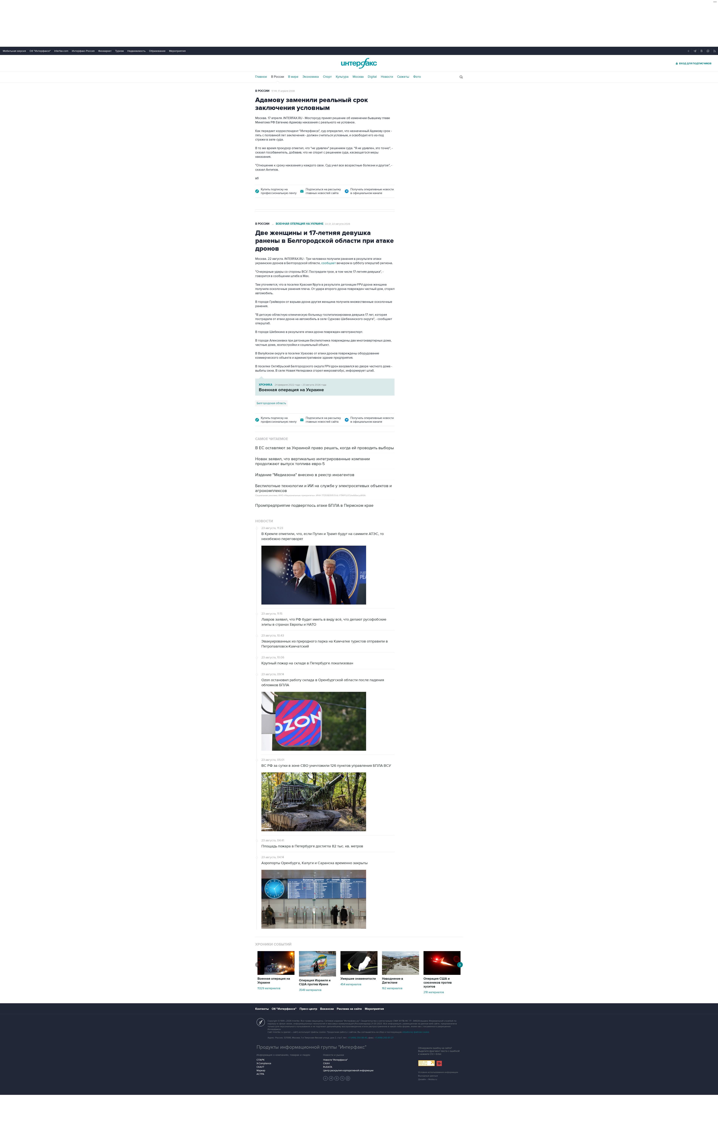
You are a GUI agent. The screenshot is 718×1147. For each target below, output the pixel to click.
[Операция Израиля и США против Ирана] (317, 975)
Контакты (262, 1009)
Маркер (261, 1070)
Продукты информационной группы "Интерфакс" (311, 1047)
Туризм (119, 51)
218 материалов (434, 992)
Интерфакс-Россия (83, 51)
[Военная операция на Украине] (275, 974)
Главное (261, 77)
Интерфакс (359, 63)
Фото (417, 77)
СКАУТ (260, 1066)
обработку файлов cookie (415, 1032)
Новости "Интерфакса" (335, 1059)
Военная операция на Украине (299, 224)
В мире (293, 77)
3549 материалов (310, 990)
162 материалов (392, 988)
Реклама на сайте (349, 1009)
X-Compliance (264, 1063)
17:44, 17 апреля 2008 (283, 91)
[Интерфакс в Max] (348, 1078)
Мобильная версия (14, 51)
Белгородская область (271, 403)
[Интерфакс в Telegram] (331, 1078)
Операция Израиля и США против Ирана (315, 982)
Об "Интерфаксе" (40, 51)
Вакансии (327, 1009)
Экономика (311, 77)
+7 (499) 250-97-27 (384, 1037)
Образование (157, 51)
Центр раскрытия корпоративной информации (348, 1070)
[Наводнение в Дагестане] (400, 974)
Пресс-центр (308, 1009)
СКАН (326, 1063)
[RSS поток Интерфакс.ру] (342, 1078)
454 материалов (350, 984)
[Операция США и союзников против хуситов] (442, 974)
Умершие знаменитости (358, 979)
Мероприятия (177, 51)
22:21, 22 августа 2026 (337, 223)
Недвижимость (136, 51)
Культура (342, 77)
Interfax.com (61, 51)
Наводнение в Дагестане (392, 981)
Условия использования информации (438, 1072)
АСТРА (260, 1074)
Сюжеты (403, 77)
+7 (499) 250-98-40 (357, 1037)
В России (277, 77)
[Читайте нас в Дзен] (325, 1078)
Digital (372, 77)
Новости (387, 77)
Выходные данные (428, 1075)
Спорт (327, 77)
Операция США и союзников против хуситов (438, 982)
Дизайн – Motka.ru (427, 1079)
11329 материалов (268, 988)
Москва (358, 77)
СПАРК (261, 1059)
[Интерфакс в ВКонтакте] (336, 1078)
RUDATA (327, 1066)
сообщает (328, 263)
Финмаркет (105, 51)
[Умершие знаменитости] (359, 974)
